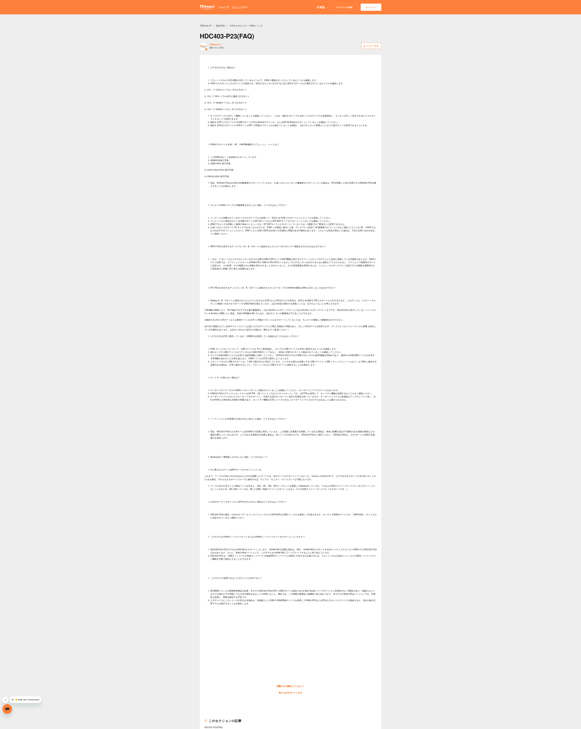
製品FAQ (220, 25)
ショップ (223, 7)
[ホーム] (207, 7)
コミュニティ (239, 7)
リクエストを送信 (344, 7)
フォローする (372, 45)
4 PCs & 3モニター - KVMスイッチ (246, 25)
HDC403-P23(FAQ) (213, 727)
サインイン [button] (371, 7)
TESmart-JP (205, 25)
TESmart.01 (215, 44)
